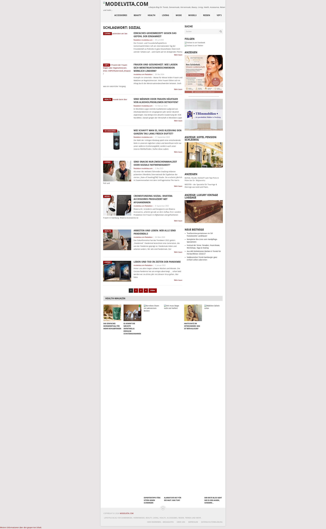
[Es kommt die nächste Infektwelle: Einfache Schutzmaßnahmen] (132, 313)
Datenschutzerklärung (212, 522)
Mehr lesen (178, 55)
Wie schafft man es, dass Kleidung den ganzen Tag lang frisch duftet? (157, 132)
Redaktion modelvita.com (143, 40)
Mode (179, 15)
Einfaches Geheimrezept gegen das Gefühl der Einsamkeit (155, 35)
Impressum (193, 522)
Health (151, 15)
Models (192, 15)
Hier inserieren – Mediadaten (160, 522)
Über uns (181, 522)
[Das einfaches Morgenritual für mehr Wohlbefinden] (112, 313)
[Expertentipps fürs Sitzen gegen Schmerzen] (153, 400)
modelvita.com (126, 513)
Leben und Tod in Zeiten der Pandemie (157, 261)
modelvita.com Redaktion (143, 74)
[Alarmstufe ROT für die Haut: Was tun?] (173, 400)
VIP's (219, 15)
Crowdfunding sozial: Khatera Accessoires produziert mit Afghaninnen (153, 199)
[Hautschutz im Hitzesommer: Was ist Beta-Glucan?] (193, 313)
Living (165, 15)
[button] (21, 527)
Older (152, 290)
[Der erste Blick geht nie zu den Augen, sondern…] (213, 400)
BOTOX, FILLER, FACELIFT (195, 178)
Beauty (137, 15)
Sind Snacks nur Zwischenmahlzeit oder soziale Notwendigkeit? (155, 163)
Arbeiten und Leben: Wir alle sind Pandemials (155, 232)
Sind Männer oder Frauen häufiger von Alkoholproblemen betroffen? (156, 101)
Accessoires (120, 15)
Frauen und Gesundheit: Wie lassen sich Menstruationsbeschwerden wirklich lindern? (156, 67)
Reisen (206, 15)
